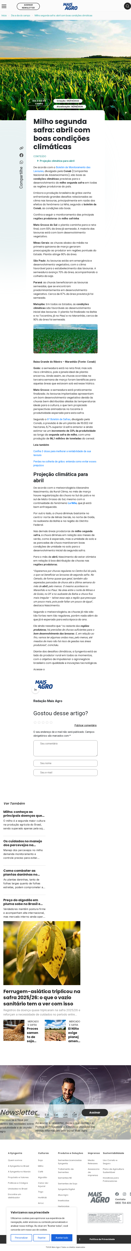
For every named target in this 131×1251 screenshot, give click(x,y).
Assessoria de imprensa (93, 1172)
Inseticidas (63, 1200)
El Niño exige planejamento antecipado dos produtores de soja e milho (74, 1035)
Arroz (41, 1203)
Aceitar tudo (62, 1237)
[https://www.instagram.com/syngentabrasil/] (124, 1194)
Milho (40, 1166)
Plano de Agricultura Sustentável (113, 1171)
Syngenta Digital (66, 1189)
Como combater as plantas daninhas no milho (20, 872)
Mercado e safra (33, 1023)
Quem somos (15, 1160)
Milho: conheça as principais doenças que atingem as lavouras (22, 814)
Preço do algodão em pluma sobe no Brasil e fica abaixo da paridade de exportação (23, 902)
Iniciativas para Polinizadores (111, 1179)
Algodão (42, 1177)
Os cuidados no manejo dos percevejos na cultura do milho (22, 843)
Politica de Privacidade (102, 1239)
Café (40, 1171)
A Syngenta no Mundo (19, 1171)
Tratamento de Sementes (66, 1171)
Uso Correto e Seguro (110, 1162)
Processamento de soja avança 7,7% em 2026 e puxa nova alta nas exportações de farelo (32, 1035)
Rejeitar (42, 1237)
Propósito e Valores (18, 1177)
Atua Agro (63, 1194)
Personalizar (21, 1237)
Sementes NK (65, 1177)
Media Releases (93, 1162)
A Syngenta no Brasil (18, 1166)
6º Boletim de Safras (58, 419)
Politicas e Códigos (18, 1182)
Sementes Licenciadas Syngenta (70, 1162)
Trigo (40, 1191)
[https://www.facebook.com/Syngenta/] (117, 1194)
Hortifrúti (42, 1197)
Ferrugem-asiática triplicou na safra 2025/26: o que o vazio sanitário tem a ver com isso (41, 997)
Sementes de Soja (67, 1183)
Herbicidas (63, 1206)
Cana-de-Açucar (43, 1184)
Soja (40, 1160)
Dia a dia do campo (20, 15)
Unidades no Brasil (17, 1188)
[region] (41, 1226)
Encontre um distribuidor (14, 1196)
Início (4, 15)
